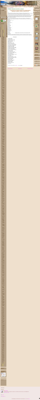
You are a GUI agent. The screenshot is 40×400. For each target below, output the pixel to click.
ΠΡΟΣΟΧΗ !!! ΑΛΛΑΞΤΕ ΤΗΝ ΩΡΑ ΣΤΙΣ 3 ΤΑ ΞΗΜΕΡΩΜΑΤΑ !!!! (3, 64)
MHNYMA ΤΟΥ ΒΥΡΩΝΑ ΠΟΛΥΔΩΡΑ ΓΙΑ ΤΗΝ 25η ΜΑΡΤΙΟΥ (3, 178)
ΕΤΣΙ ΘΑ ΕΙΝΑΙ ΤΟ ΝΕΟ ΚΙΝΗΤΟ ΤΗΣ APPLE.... (3, 201)
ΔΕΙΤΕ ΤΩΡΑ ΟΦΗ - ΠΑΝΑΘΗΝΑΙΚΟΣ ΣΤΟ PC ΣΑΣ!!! (3, 254)
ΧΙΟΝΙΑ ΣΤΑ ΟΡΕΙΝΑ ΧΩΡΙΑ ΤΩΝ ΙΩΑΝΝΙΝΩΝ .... (3, 144)
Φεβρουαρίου (3, 362)
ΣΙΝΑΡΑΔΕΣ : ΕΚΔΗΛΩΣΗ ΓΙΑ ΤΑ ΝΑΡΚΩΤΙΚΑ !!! (3, 168)
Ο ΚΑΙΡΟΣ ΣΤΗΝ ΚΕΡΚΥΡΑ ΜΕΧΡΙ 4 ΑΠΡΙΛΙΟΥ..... (3, 81)
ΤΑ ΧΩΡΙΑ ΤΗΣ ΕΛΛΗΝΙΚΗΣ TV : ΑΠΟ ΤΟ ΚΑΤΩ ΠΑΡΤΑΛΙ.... (3, 72)
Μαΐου (2, 34)
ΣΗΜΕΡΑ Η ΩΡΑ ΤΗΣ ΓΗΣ (3, 82)
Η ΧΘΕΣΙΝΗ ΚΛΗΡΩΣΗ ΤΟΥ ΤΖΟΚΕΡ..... (3, 270)
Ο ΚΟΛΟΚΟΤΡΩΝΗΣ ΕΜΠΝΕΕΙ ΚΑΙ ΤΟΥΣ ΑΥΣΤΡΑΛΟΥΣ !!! (3, 180)
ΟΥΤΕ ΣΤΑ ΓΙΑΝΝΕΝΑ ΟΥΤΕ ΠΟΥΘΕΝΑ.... (3, 231)
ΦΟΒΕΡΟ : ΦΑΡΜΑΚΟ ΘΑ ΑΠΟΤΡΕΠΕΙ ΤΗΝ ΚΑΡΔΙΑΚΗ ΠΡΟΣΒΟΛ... (3, 315)
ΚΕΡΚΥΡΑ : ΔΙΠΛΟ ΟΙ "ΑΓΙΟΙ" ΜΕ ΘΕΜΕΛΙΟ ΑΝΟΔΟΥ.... (3, 59)
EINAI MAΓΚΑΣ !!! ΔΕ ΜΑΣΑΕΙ (3, 317)
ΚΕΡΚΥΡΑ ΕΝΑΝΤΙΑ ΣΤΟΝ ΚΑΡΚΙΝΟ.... (3, 238)
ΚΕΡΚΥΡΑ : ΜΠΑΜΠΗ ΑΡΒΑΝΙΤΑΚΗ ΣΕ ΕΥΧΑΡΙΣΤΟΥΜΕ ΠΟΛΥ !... (3, 245)
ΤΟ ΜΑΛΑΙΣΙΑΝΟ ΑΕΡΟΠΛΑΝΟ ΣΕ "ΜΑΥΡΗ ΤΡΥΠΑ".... (3, 277)
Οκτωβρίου (3, 31)
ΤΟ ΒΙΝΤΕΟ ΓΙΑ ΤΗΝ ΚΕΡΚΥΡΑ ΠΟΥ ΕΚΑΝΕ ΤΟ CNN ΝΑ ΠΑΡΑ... (3, 157)
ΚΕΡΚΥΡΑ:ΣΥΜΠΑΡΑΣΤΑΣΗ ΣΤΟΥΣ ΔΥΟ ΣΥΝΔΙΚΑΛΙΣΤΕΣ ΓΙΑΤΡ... (3, 128)
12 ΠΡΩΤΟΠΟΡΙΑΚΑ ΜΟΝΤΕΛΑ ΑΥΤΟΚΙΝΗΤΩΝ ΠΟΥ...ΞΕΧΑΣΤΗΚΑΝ (3, 228)
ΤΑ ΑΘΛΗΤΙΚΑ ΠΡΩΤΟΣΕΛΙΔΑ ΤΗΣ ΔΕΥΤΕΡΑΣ (3, 275)
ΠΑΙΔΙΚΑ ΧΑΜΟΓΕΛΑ (37, 24)
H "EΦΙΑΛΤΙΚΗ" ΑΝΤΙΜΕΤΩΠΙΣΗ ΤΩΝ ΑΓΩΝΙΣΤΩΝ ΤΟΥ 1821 (3, 56)
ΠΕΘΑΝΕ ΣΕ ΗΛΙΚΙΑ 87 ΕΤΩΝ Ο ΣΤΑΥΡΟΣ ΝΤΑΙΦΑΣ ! (3, 186)
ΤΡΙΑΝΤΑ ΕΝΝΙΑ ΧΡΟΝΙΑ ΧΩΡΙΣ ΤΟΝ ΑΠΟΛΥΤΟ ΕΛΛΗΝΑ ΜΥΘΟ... (3, 296)
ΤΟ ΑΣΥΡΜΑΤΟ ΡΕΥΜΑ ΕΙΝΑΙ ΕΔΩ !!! (3, 290)
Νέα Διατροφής (36, 32)
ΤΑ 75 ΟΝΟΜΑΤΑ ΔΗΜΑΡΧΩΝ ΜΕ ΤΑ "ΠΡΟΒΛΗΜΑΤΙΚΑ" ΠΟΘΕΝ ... (3, 67)
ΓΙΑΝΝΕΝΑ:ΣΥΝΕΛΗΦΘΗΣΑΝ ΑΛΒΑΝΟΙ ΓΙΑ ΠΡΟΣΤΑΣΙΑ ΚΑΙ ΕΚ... (3, 75)
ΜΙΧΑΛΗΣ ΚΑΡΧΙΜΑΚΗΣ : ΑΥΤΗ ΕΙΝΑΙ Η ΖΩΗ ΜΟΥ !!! (3, 330)
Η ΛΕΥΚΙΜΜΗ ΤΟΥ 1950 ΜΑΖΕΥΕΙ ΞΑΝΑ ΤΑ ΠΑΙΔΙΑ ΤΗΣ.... (3, 258)
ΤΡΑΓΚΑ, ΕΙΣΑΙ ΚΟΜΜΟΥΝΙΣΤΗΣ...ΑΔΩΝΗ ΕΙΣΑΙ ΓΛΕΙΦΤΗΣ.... (3, 214)
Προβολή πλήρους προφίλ (6, 392)
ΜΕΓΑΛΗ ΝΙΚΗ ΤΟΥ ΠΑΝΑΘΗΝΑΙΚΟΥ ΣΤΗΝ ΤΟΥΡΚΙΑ (3, 328)
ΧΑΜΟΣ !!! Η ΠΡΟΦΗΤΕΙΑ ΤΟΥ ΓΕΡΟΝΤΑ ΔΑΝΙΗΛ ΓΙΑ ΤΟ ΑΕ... (3, 338)
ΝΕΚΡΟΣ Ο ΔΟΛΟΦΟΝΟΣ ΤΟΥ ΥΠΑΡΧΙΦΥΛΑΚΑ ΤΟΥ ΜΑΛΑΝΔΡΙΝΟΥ (3, 106)
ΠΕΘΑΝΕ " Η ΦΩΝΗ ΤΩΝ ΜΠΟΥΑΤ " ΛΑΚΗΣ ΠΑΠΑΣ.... (3, 142)
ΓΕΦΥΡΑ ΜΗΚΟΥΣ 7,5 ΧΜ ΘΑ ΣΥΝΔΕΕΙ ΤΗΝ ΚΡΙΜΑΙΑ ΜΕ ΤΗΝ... (3, 248)
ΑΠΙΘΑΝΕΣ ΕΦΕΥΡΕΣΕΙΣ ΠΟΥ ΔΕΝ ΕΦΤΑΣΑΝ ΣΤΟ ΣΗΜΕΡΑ (3, 300)
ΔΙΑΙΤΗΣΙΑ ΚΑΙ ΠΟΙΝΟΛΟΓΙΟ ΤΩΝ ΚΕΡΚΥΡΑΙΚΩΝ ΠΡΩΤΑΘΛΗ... (3, 110)
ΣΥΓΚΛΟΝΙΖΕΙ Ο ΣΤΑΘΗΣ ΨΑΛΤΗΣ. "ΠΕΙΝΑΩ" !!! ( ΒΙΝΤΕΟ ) (3, 93)
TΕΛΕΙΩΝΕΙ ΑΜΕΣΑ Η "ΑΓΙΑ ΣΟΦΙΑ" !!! (3, 292)
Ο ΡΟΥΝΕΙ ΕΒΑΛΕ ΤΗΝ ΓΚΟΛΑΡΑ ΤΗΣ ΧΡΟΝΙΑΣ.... (3, 199)
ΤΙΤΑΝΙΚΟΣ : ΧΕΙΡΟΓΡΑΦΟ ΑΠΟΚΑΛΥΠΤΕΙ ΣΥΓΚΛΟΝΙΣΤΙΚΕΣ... (3, 84)
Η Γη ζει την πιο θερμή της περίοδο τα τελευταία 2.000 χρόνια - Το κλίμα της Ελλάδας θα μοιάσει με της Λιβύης (37, 30)
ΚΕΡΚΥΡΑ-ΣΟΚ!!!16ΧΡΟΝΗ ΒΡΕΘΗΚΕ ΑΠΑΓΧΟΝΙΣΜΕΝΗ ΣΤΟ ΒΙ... (3, 335)
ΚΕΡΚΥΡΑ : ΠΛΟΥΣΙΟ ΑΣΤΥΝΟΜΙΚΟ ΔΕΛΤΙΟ (3, 260)
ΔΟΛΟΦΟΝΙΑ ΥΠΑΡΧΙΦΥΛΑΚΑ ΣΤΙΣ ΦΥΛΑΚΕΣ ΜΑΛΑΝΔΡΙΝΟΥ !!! (3, 165)
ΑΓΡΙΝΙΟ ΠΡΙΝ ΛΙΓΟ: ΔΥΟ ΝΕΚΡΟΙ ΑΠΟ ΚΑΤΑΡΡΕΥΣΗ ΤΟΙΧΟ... (3, 347)
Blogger (29, 398)
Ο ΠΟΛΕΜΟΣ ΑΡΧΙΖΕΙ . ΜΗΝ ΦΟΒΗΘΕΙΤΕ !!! (3, 206)
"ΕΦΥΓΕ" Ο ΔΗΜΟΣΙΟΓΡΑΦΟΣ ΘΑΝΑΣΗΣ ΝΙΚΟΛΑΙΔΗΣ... (3, 47)
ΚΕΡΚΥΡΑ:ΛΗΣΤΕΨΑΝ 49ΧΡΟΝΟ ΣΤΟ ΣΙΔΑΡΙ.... (3, 197)
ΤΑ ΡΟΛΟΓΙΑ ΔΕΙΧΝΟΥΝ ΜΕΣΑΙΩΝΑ (3, 312)
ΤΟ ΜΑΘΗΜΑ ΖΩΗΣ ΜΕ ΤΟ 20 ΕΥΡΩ (3, 281)
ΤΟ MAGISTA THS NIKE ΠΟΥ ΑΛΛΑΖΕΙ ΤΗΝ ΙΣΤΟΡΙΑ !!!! (3, 175)
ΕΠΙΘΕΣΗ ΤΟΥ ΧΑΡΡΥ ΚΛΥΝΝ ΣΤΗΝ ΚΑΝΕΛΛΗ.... (3, 162)
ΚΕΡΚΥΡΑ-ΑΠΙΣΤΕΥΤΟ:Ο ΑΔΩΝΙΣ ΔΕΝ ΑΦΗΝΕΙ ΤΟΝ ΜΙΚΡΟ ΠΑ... (3, 225)
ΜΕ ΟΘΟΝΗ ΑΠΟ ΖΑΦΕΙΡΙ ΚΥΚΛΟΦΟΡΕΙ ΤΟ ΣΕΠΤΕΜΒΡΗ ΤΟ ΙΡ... (3, 90)
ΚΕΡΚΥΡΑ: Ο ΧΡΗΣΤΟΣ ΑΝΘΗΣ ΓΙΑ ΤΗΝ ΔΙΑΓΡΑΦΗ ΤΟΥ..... (3, 39)
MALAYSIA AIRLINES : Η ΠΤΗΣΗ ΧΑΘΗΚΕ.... (3, 191)
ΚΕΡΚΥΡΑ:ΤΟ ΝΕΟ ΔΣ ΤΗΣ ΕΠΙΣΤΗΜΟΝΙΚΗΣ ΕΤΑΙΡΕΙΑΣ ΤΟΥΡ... (3, 302)
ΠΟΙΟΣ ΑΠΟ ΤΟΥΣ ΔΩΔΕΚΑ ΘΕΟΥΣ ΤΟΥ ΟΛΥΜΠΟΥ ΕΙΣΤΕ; (3, 355)
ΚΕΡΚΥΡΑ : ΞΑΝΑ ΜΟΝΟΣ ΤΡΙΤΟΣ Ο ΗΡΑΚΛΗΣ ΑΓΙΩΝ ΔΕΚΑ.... (3, 194)
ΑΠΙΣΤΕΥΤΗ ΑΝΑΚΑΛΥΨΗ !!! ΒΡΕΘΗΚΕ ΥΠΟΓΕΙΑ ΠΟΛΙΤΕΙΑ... (3, 340)
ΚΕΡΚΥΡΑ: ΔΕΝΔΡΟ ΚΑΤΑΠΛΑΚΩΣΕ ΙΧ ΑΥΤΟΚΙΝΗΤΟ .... (3, 118)
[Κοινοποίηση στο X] (20, 65)
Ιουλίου (2, 33)
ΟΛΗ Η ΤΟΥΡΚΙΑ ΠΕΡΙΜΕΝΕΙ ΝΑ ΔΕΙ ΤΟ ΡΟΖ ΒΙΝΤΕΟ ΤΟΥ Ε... (3, 146)
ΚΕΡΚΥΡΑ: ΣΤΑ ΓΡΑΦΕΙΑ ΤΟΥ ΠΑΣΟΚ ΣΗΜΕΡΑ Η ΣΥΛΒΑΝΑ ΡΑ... (3, 42)
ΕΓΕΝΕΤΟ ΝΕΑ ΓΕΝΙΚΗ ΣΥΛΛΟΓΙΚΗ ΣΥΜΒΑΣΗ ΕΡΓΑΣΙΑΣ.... (3, 139)
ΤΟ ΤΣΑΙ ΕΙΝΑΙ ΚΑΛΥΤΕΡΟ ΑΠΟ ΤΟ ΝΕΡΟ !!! (3, 319)
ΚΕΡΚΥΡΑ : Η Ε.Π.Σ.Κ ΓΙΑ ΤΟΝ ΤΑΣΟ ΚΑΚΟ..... (3, 311)
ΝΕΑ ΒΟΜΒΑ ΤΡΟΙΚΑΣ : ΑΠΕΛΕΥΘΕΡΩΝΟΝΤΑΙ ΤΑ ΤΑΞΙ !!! (3, 149)
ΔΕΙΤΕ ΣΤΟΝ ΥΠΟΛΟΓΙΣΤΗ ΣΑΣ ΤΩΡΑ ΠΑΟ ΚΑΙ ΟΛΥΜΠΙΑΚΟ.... (3, 134)
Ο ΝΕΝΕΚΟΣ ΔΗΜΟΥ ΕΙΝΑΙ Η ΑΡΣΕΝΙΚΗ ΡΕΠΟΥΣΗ (3, 62)
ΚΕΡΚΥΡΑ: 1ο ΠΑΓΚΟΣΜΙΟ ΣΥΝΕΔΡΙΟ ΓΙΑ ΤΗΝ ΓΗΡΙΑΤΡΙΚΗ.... (3, 183)
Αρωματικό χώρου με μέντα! (38, 33)
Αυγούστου (3, 32)
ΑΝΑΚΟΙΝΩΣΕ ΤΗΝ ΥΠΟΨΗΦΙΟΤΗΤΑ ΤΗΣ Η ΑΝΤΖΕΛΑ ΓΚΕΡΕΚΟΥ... (3, 136)
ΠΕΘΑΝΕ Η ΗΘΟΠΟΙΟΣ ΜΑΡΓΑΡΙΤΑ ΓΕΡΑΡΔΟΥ (3, 37)
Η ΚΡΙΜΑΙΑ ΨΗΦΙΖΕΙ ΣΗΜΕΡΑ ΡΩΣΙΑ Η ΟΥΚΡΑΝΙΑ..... (3, 287)
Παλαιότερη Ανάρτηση (30, 68)
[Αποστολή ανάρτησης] (18, 65)
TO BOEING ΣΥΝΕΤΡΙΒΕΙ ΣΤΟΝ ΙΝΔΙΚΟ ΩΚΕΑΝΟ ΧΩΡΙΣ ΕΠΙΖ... (3, 189)
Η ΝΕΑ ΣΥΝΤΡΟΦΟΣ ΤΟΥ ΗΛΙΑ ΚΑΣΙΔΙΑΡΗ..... (3, 113)
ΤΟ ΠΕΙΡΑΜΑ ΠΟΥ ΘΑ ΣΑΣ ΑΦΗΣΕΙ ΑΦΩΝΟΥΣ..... (3, 223)
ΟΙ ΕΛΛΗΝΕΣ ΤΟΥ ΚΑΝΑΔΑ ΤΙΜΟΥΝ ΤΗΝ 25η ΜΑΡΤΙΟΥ (3, 211)
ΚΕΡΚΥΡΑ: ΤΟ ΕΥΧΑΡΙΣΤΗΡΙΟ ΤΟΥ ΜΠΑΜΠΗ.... (3, 236)
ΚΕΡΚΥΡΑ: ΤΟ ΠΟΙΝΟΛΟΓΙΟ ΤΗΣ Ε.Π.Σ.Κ (3, 332)
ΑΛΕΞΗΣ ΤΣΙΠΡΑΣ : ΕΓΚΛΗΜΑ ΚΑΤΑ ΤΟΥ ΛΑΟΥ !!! (3, 98)
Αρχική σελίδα (20, 68)
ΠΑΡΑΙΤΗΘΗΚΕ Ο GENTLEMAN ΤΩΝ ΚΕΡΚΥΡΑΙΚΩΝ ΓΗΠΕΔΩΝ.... (3, 262)
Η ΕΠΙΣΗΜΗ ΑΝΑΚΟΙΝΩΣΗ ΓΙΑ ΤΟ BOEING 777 (3, 280)
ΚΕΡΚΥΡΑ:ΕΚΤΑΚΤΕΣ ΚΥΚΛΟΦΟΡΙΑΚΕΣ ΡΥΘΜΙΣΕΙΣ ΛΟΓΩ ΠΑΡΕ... (3, 172)
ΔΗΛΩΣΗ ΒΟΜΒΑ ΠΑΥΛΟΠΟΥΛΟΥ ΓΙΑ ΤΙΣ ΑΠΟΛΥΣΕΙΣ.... (3, 104)
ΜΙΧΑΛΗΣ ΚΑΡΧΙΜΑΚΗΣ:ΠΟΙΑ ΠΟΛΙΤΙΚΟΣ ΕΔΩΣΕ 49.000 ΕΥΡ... (3, 233)
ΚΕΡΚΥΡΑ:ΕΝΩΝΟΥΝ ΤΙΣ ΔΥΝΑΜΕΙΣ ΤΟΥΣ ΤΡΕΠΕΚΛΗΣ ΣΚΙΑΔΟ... (3, 78)
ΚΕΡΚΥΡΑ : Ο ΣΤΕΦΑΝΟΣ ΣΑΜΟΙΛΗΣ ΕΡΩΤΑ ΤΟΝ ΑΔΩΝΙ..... (3, 345)
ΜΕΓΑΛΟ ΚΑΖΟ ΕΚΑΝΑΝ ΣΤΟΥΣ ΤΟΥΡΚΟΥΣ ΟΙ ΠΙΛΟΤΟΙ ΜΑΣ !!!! (3, 96)
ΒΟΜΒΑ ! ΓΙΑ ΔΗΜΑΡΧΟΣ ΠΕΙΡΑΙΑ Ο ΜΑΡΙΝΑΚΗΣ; (3, 54)
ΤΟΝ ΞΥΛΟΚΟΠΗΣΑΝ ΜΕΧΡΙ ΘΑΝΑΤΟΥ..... (3, 88)
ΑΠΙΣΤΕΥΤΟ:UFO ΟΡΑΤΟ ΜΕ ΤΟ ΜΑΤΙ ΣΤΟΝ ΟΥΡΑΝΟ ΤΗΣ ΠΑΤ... (3, 357)
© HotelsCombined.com (37, 14)
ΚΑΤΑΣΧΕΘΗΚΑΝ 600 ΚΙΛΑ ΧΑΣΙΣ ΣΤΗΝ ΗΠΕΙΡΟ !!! (3, 325)
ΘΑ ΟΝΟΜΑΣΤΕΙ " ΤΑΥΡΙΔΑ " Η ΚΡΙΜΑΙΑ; (3, 240)
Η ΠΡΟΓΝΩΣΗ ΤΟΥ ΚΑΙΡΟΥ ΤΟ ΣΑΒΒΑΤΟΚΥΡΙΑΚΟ (3, 321)
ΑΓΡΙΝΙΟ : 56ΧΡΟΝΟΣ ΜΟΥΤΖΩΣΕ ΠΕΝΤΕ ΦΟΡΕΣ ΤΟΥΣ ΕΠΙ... (3, 159)
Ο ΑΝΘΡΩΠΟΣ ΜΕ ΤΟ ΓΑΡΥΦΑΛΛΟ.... (3, 49)
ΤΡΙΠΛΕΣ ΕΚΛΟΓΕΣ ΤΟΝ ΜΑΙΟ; (3, 44)
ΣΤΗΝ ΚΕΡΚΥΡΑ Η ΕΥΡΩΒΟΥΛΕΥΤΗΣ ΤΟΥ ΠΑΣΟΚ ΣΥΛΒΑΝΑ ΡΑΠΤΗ (3, 101)
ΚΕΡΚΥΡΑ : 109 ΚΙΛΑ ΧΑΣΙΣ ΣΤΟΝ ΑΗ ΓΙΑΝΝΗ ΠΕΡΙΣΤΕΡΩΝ (3, 305)
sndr (25, 398)
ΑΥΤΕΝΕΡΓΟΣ (36, 17)
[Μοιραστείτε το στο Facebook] (21, 65)
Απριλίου (2, 35)
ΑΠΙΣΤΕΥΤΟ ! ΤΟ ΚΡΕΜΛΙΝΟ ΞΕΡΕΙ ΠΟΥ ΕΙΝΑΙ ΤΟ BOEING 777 (3, 265)
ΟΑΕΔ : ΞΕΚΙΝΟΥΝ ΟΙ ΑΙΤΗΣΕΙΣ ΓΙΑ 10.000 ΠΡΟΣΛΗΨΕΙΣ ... (3, 294)
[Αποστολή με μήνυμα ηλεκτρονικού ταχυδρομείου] (19, 65)
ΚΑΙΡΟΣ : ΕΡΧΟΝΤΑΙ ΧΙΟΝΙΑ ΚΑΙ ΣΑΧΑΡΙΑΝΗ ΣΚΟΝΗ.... (3, 125)
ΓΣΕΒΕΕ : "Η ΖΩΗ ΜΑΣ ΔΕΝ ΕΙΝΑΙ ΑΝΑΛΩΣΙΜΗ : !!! (3, 123)
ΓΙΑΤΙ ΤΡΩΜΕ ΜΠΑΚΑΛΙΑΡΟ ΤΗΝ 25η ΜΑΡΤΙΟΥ (3, 170)
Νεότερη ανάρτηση (10, 68)
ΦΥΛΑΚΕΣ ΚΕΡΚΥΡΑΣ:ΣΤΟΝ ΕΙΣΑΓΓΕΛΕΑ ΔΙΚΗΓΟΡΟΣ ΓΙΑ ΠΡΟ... (3, 130)
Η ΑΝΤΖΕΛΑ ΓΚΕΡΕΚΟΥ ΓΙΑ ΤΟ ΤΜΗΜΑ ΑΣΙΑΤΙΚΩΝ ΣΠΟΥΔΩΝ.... (3, 242)
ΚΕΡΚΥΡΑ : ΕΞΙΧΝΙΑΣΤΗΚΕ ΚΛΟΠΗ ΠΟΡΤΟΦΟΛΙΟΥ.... (3, 350)
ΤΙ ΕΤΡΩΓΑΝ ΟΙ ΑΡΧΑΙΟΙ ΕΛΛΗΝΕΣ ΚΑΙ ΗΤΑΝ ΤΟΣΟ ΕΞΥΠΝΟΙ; (3, 209)
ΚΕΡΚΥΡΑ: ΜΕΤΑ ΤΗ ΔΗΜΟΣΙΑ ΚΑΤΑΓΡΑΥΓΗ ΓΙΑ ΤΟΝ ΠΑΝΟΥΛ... (3, 220)
